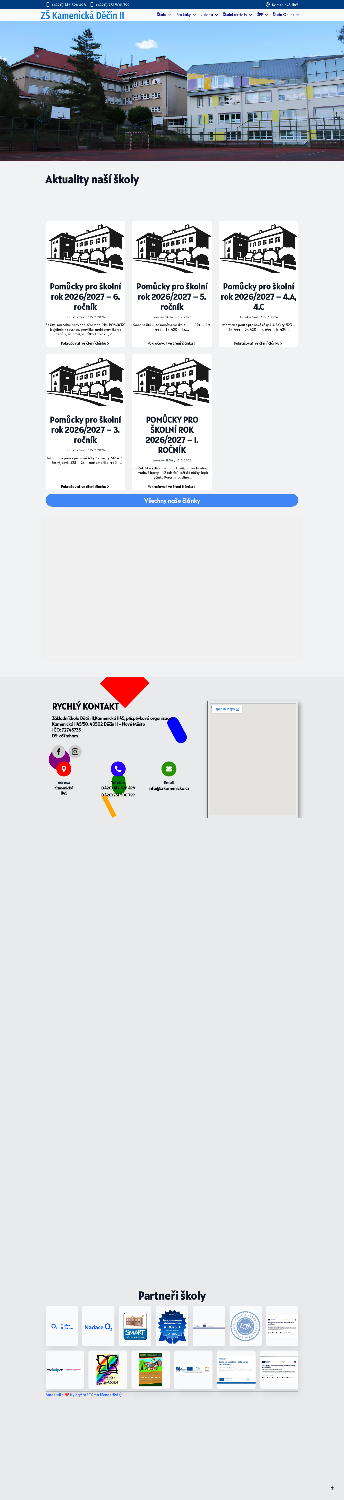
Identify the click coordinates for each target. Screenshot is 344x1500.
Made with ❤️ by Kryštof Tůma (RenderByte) (84, 1394)
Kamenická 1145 (64, 790)
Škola (161, 14)
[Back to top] (332, 1488)
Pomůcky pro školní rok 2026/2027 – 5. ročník (172, 296)
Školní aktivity (235, 14)
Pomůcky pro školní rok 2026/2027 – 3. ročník (85, 430)
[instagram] (75, 751)
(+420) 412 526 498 (118, 787)
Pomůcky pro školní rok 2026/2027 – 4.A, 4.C (258, 296)
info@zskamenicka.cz (169, 788)
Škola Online (283, 14)
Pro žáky (183, 14)
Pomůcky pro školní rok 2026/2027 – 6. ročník (85, 296)
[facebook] (58, 751)
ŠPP (260, 14)
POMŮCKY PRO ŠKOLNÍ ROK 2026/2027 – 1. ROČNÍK (172, 435)
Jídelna (207, 14)
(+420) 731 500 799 (118, 794)
